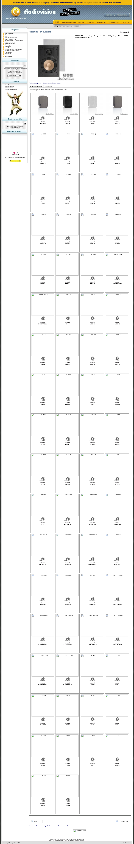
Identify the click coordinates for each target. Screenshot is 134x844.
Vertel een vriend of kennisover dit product (15, 126)
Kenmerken (48, 86)
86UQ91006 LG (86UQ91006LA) (15, 157)
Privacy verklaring (80, 840)
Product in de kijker (14, 131)
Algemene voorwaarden (57, 839)
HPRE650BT (77, 26)
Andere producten (36, 86)
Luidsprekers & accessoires (63, 26)
